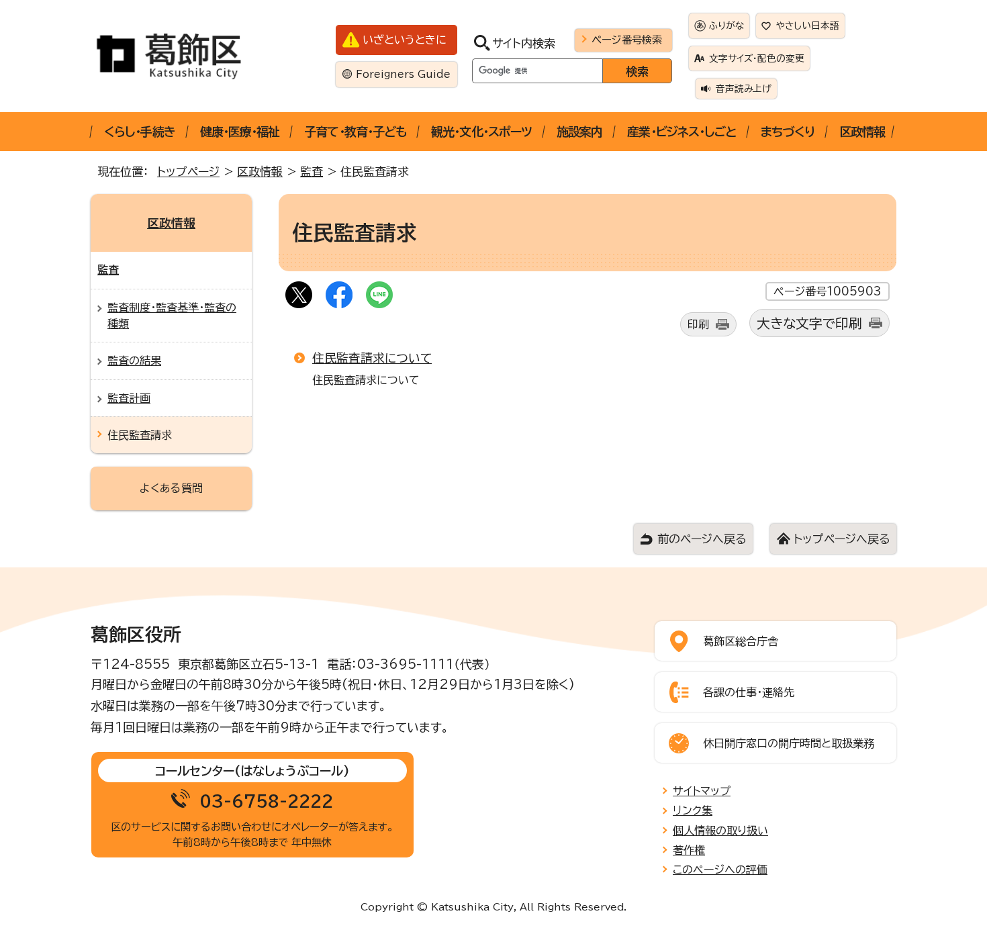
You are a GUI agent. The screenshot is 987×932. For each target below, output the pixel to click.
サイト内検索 (523, 43)
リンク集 (692, 810)
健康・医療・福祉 (240, 132)
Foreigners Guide (403, 74)
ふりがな (726, 25)
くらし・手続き (139, 132)
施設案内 (579, 132)
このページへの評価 (720, 869)
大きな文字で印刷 (809, 323)
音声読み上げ (743, 88)
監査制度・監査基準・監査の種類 (171, 315)
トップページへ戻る (842, 539)
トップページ (188, 171)
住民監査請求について (372, 358)
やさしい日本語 (807, 25)
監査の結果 (134, 360)
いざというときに (404, 39)
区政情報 (862, 132)
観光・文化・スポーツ (481, 132)
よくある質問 (171, 488)
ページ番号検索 (627, 39)
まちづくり (787, 132)
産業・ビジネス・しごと (681, 132)
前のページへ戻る (701, 539)
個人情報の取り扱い (720, 830)
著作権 (689, 850)
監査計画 (128, 398)
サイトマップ (702, 791)
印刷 (698, 324)
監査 (311, 171)
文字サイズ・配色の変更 (756, 58)
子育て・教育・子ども (355, 132)
